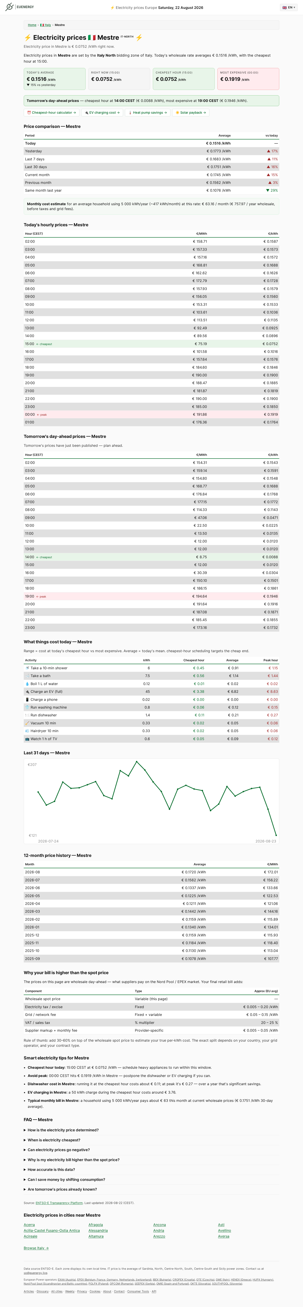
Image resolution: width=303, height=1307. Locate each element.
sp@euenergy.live (35, 1273)
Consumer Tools (138, 1291)
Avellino (224, 1230)
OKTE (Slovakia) (200, 1283)
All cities (57, 1291)
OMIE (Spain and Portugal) (172, 1283)
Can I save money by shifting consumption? (66, 1179)
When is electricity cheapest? (54, 1140)
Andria (158, 1230)
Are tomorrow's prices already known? (62, 1189)
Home (32, 25)
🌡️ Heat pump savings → (147, 113)
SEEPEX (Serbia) (145, 1283)
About (107, 1291)
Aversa (223, 1236)
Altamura (96, 1236)
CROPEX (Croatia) (184, 1279)
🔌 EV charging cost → (102, 113)
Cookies (95, 1291)
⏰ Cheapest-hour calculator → (51, 113)
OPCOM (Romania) (121, 1283)
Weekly (70, 1291)
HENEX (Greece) (241, 1279)
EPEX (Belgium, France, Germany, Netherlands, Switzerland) (114, 1279)
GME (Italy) (223, 1279)
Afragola (96, 1224)
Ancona (159, 1224)
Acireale (30, 1236)
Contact (119, 1291)
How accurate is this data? (51, 1169)
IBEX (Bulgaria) (162, 1279)
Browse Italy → (36, 1248)
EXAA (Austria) (67, 1279)
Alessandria (98, 1230)
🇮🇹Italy (45, 25)
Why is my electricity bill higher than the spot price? (74, 1160)
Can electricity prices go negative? (59, 1150)
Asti (221, 1224)
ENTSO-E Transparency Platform (59, 1203)
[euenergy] (19, 7)
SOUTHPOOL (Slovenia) (227, 1283)
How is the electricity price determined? (63, 1130)
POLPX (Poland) (98, 1283)
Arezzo (159, 1236)
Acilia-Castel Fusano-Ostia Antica (52, 1230)
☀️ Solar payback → (190, 113)
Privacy (82, 1291)
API (154, 1291)
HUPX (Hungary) (263, 1279)
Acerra (29, 1224)
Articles (29, 1291)
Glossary (43, 1291)
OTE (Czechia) (205, 1279)
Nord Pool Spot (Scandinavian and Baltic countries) (55, 1283)
